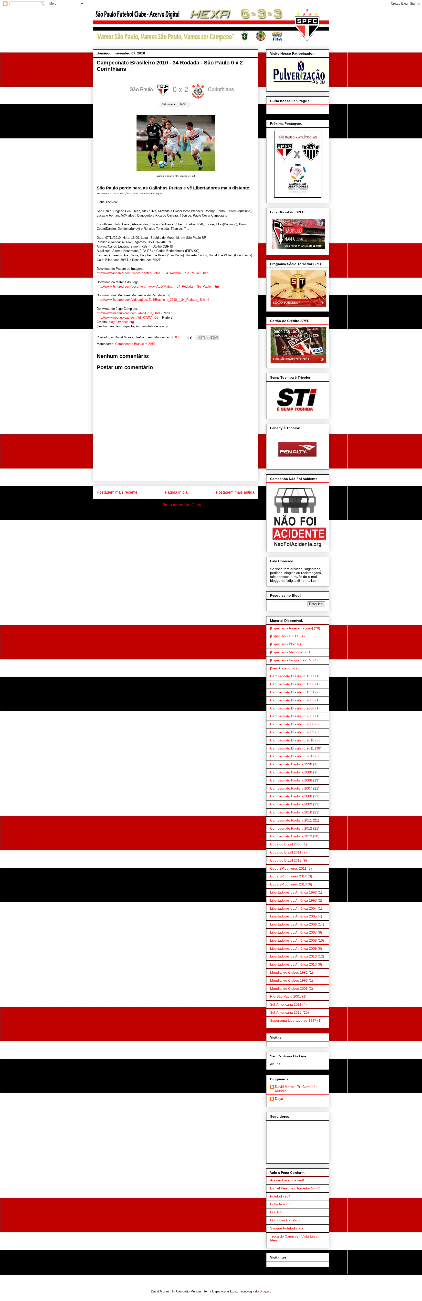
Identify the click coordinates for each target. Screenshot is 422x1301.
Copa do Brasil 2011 (285, 852)
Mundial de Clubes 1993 (289, 980)
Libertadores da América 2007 (293, 932)
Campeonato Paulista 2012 (291, 828)
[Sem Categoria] (282, 668)
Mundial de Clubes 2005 (289, 988)
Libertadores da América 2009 (293, 948)
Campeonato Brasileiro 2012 (292, 756)
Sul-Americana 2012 (286, 1012)
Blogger (265, 1291)
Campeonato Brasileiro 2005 (292, 700)
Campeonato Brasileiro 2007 (292, 716)
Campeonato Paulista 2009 (291, 804)
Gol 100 (276, 1212)
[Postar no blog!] (202, 337)
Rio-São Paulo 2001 (285, 996)
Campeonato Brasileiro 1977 (292, 676)
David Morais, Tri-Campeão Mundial (296, 1089)
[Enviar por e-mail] (198, 337)
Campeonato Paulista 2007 (291, 788)
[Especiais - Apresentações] (291, 628)
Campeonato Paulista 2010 (291, 812)
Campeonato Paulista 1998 (291, 764)
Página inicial (177, 492)
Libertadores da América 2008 (293, 940)
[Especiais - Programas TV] (291, 660)
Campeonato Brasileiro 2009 (292, 732)
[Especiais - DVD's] (284, 636)
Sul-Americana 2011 (285, 1004)
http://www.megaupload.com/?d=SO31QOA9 (128, 313)
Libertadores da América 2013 (293, 964)
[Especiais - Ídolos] (284, 644)
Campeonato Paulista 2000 (291, 772)
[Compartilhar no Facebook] (212, 337)
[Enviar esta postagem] (189, 337)
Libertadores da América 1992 (293, 892)
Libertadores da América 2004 (293, 908)
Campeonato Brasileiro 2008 (292, 724)
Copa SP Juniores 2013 (288, 884)
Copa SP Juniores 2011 (288, 868)
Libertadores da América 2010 (293, 956)
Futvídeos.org (281, 1204)
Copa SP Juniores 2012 (288, 876)
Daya (279, 1099)
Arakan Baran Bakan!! (287, 1180)
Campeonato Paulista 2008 (291, 796)
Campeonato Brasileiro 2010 (135, 344)
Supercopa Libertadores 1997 (293, 1020)
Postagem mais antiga (235, 492)
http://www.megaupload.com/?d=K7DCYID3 (127, 317)
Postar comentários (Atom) (182, 505)
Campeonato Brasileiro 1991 (292, 692)
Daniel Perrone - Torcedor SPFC (295, 1188)
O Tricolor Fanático (285, 1220)
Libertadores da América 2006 (293, 924)
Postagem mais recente (117, 492)
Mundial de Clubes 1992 (289, 972)
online (275, 1064)
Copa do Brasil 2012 (286, 860)
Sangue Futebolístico (286, 1228)
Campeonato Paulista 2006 (291, 780)
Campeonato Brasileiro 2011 (292, 748)
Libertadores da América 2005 (293, 916)
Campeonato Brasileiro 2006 (292, 708)
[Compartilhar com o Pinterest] (216, 337)
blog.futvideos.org (121, 322)
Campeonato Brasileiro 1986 (292, 684)
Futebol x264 (280, 1196)
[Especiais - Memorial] (287, 652)
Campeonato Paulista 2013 (291, 836)
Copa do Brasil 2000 (286, 844)
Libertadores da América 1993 (293, 900)
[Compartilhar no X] (207, 337)
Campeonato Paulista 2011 (291, 820)
